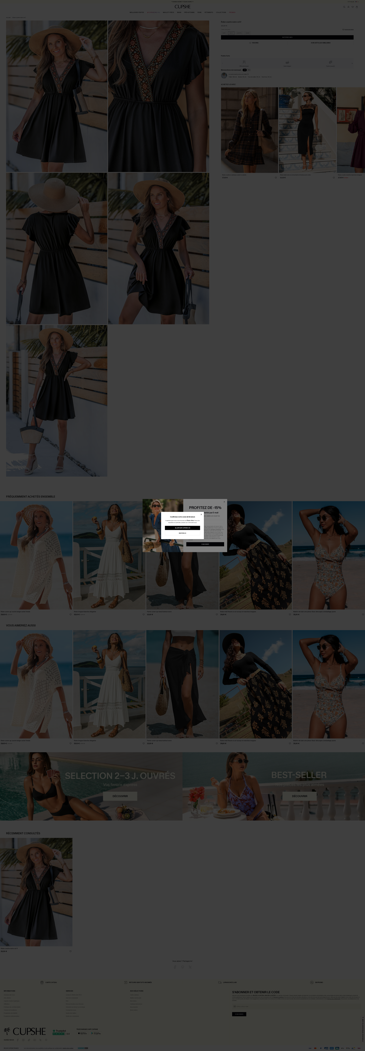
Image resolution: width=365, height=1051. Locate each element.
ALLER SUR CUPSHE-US (182, 528)
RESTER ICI (182, 533)
